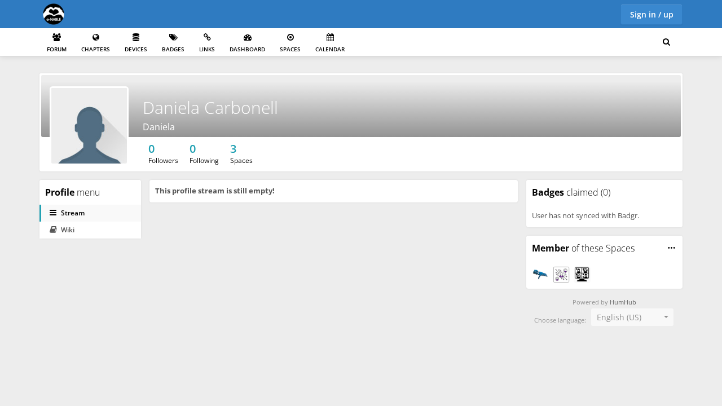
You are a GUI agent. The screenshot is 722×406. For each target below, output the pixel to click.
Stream (73, 213)
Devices (136, 49)
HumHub (623, 302)
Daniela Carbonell (210, 107)
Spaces (290, 49)
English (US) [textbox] (619, 317)
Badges (173, 49)
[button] (671, 247)
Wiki (67, 230)
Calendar (330, 49)
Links (207, 49)
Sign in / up (651, 14)
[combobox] (632, 317)
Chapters (95, 49)
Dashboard (247, 49)
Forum (57, 49)
